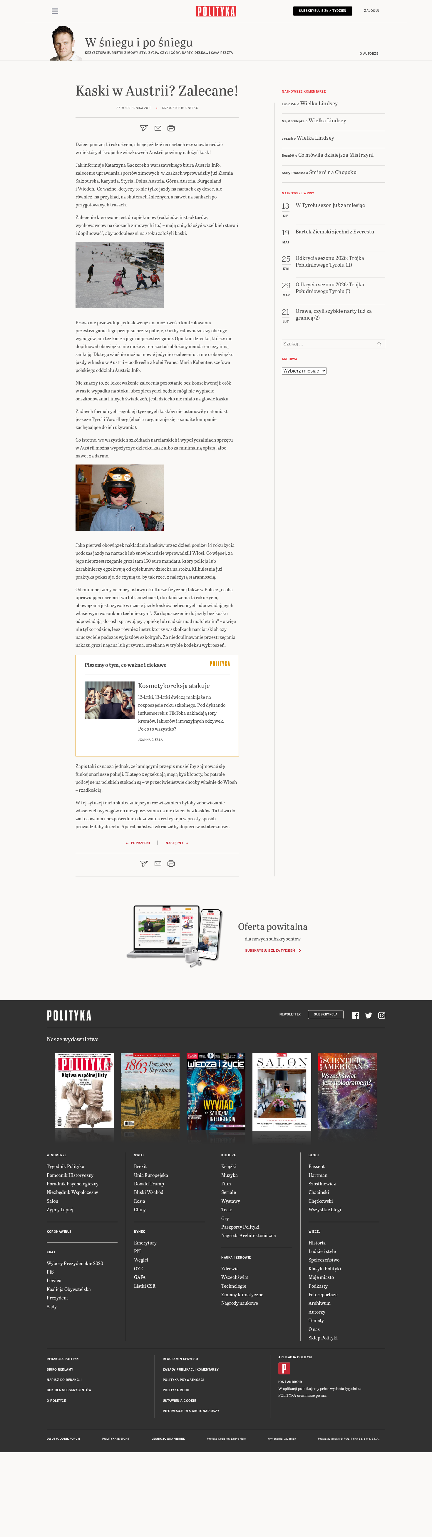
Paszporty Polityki (240, 1226)
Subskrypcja (326, 1014)
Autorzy (317, 1311)
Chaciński (319, 1192)
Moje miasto (321, 1277)
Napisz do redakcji (64, 1380)
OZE (138, 1268)
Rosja (139, 1200)
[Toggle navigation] (55, 11)
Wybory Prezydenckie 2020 (75, 1263)
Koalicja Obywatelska (69, 1289)
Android (294, 1382)
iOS (281, 1382)
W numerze (57, 1155)
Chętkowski (321, 1200)
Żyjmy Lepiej (60, 1209)
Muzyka (229, 1175)
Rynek (139, 1232)
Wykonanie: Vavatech (282, 1439)
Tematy (316, 1320)
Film (226, 1183)
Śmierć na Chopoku (333, 172)
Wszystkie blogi (325, 1209)
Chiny (140, 1209)
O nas (314, 1329)
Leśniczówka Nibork (168, 1439)
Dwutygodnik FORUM (63, 1439)
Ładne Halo (238, 1439)
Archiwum (320, 1302)
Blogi (314, 1155)
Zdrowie (230, 1268)
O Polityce (56, 1401)
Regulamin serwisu (180, 1359)
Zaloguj (371, 11)
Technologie (233, 1285)
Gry (225, 1218)
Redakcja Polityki (63, 1359)
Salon (52, 1200)
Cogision (224, 1439)
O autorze (369, 54)
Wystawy (230, 1200)
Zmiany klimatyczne (242, 1294)
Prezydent (57, 1297)
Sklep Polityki (323, 1337)
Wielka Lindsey (319, 103)
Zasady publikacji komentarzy (191, 1369)
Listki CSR (144, 1285)
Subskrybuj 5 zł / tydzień (322, 11)
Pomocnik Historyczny (70, 1175)
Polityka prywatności (183, 1380)
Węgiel (141, 1259)
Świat (139, 1155)
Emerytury (145, 1242)
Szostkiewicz (322, 1183)
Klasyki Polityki (325, 1268)
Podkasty (318, 1285)
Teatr (226, 1209)
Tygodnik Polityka (65, 1166)
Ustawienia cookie (179, 1401)
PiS (50, 1271)
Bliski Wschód (148, 1192)
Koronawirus (59, 1232)
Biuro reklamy (60, 1369)
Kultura (228, 1155)
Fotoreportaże (323, 1294)
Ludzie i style (322, 1251)
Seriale (228, 1192)
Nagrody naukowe (239, 1302)
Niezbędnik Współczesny (72, 1192)
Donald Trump (149, 1183)
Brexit (140, 1166)
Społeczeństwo (324, 1259)
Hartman (318, 1175)
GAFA (140, 1277)
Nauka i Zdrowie (236, 1257)
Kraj (51, 1252)
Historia (317, 1242)
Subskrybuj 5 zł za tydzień (270, 950)
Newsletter (290, 1014)
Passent (317, 1166)
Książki (229, 1166)
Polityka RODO (176, 1390)
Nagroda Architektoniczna (248, 1235)
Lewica (54, 1280)
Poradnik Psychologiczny (72, 1183)
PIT (137, 1251)
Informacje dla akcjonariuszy (191, 1411)
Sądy (52, 1306)
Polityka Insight (116, 1439)
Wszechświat (234, 1277)
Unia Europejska (151, 1175)
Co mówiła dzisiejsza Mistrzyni (336, 154)
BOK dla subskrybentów (69, 1390)
